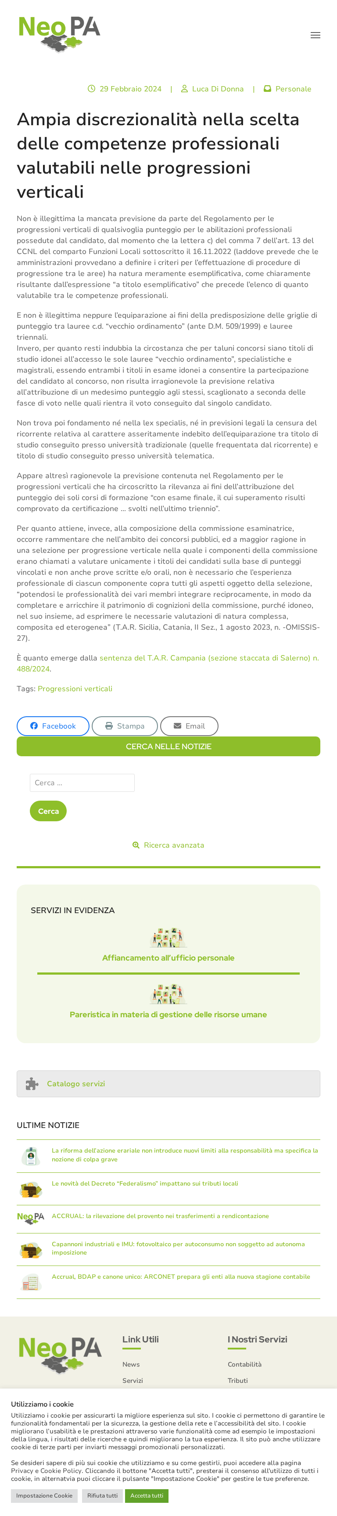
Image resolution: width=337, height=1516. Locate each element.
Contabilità (245, 1364)
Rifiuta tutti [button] (102, 1496)
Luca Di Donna (218, 89)
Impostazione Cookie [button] (44, 1496)
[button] (315, 35)
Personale (294, 89)
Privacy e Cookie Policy (46, 1471)
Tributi (238, 1380)
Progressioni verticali (75, 689)
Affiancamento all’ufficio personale (168, 957)
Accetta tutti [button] (146, 1496)
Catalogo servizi (76, 1084)
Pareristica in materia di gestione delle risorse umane (168, 1014)
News (131, 1364)
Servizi (132, 1380)
